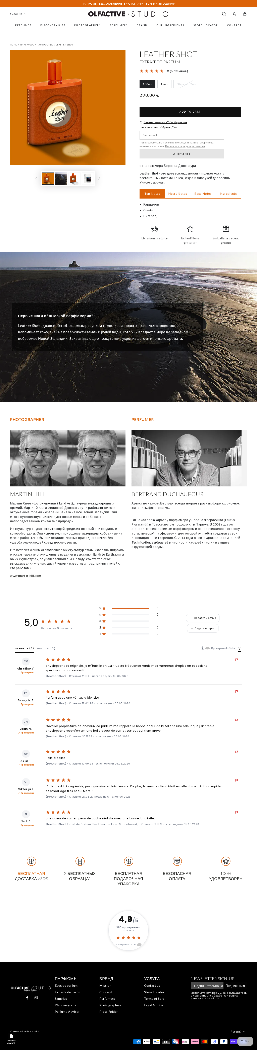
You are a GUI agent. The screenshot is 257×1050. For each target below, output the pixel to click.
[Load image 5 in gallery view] (88, 178)
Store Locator (154, 992)
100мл (149, 85)
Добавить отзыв (205, 618)
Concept (105, 992)
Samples (61, 998)
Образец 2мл (186, 85)
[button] (224, 14)
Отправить (182, 153)
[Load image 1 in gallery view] (48, 178)
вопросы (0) (46, 648)
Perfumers (107, 998)
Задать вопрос (205, 628)
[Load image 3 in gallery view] (74, 178)
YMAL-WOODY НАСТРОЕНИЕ (36, 44)
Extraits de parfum (69, 992)
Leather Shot (64, 44)
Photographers (110, 1005)
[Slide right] (99, 178)
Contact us (152, 985)
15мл (165, 85)
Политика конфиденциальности (185, 146)
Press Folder (108, 1011)
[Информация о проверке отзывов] (202, 648)
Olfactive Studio (29, 1031)
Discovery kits (65, 1005)
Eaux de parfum (66, 985)
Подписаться (235, 985)
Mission (105, 985)
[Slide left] (36, 178)
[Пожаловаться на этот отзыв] (236, 659)
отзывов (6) (24, 648)
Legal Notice (153, 1005)
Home (13, 44)
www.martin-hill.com (25, 575)
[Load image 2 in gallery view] (61, 178)
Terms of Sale (154, 998)
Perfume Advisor (67, 1011)
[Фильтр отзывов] (239, 649)
